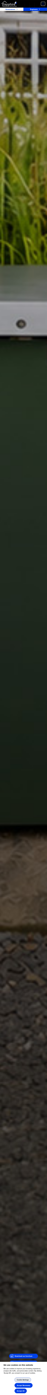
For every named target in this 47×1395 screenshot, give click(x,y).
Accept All (20, 1391)
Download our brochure (23, 1356)
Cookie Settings (23, 1380)
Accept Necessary (23, 1385)
